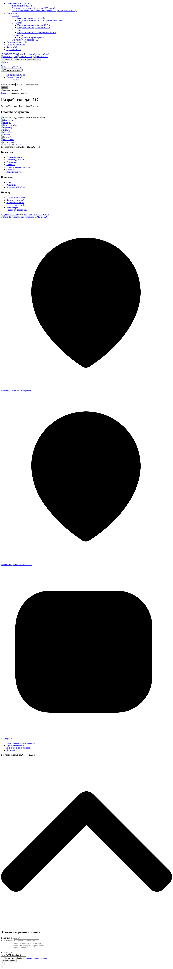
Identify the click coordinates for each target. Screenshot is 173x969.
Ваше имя (5, 938)
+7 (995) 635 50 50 (9, 54)
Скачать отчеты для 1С (17, 42)
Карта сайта (11, 750)
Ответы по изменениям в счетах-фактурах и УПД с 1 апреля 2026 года (44, 10)
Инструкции (12, 13)
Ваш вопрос (6, 952)
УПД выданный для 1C (23, 6)
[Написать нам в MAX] (41, 56)
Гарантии (10, 164)
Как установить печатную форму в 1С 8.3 (36, 32)
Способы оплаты (14, 157)
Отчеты (15, 15)
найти (4, 87)
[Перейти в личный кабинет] (1, 64)
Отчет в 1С (17, 80)
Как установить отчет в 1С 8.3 (31, 18)
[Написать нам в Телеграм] (9, 56)
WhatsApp (37, 54)
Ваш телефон (7, 941)
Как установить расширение (30, 37)
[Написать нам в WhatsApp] (26, 56)
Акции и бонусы (14, 172)
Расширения (17, 35)
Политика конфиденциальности (21, 743)
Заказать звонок (8, 961)
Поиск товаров (8, 84)
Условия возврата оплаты (18, 167)
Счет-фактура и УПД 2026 (18, 3)
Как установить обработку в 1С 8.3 (33, 25)
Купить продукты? (15, 200)
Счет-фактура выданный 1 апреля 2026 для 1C (33, 8)
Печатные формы (20, 30)
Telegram (28, 54)
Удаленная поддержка (16, 210)
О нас (9, 182)
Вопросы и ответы (15, 202)
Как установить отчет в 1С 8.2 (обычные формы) (39, 20)
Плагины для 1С (14, 77)
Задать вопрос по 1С (15, 205)
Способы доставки (15, 160)
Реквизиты (11, 185)
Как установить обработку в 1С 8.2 (33, 27)
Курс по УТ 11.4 (13, 49)
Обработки (17, 23)
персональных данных (36, 958)
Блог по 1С (11, 47)
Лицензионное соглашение (18, 748)
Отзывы (10, 169)
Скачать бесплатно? (15, 198)
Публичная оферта (15, 745)
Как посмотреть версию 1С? (25, 40)
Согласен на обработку (25, 958)
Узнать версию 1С (14, 207)
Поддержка (11, 162)
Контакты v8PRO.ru (15, 45)
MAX (46, 54)
